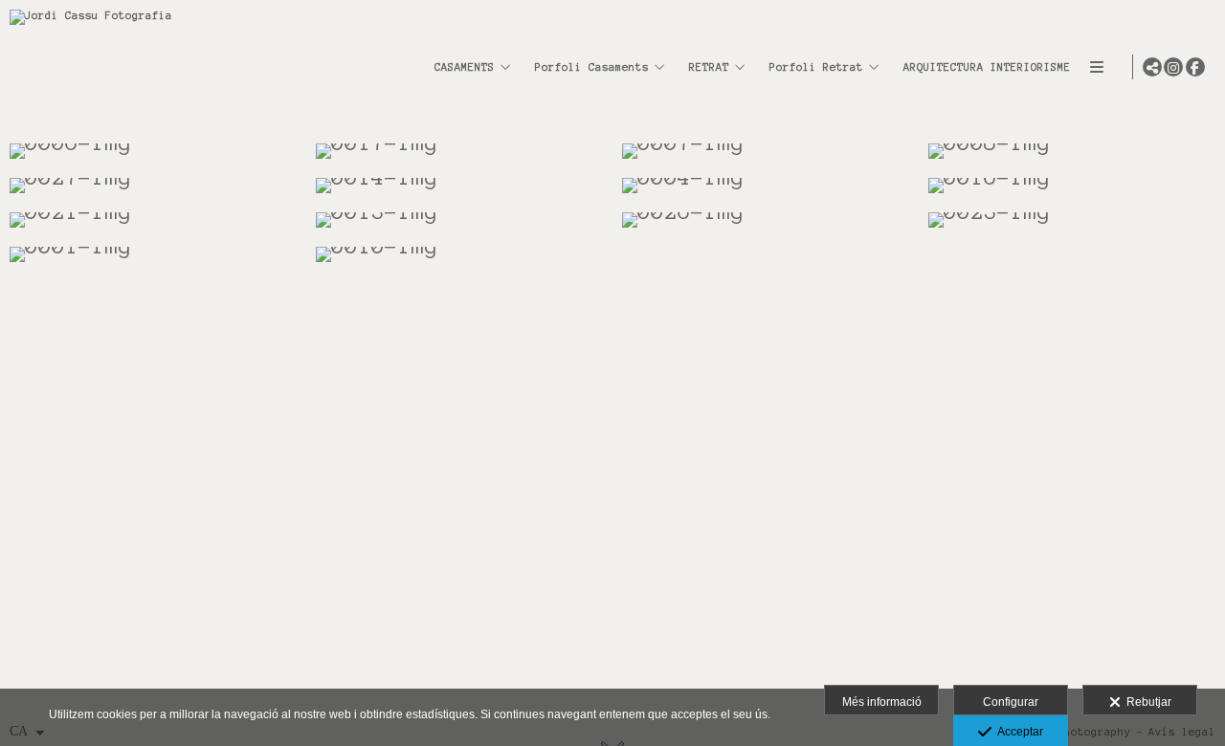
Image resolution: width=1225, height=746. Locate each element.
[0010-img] (459, 254)
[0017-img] (459, 151)
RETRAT (709, 67)
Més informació (882, 702)
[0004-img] (765, 185)
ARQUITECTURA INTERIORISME (987, 67)
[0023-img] (1071, 220)
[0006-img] (153, 151)
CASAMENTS (464, 67)
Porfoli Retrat (816, 67)
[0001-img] (153, 254)
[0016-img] (1071, 185)
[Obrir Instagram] (1173, 67)
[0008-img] (1071, 151)
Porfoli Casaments (592, 67)
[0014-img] (459, 185)
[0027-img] (153, 185)
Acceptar (1017, 731)
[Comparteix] (1152, 67)
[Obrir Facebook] (1195, 67)
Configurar (1010, 702)
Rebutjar (1146, 702)
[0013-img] (459, 220)
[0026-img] (765, 220)
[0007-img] (765, 151)
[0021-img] (153, 220)
